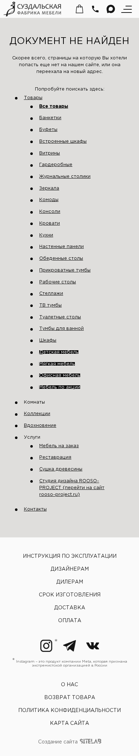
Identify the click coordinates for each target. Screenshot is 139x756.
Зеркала (49, 188)
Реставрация (55, 457)
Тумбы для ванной (61, 329)
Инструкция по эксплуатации (70, 556)
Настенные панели (61, 247)
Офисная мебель (59, 375)
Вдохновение (40, 426)
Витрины (49, 153)
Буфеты (48, 130)
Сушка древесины (60, 469)
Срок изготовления (70, 595)
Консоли (49, 212)
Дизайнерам (70, 569)
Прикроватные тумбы (65, 270)
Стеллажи (51, 294)
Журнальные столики (65, 177)
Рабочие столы (57, 282)
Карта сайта (69, 723)
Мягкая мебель (57, 364)
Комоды (48, 200)
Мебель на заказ (59, 446)
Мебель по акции (59, 387)
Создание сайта (58, 742)
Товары (33, 98)
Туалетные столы (60, 317)
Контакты (35, 509)
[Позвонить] (95, 9)
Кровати (49, 223)
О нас (69, 685)
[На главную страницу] (32, 8)
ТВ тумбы (50, 305)
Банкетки (50, 118)
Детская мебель (58, 352)
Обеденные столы (61, 258)
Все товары (53, 106)
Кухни (46, 235)
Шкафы (47, 340)
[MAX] (110, 9)
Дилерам (69, 582)
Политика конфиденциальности (69, 710)
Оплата (69, 621)
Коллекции (37, 414)
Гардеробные (55, 165)
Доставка (69, 608)
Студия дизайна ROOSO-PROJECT (71, 488)
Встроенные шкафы (63, 141)
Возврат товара (69, 698)
